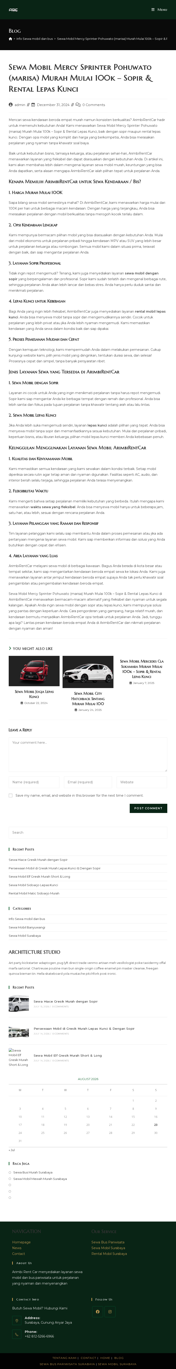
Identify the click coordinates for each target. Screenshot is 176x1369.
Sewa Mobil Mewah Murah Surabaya (40, 1179)
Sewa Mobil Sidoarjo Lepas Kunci (33, 885)
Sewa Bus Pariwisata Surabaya (68, 1364)
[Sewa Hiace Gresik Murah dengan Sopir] (19, 1004)
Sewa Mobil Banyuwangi (27, 927)
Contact (18, 1254)
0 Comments (93, 105)
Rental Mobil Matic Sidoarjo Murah (34, 893)
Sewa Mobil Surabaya (25, 935)
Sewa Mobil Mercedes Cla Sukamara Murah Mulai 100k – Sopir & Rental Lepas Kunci (142, 669)
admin (20, 105)
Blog (119, 1358)
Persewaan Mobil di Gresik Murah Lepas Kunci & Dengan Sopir (55, 868)
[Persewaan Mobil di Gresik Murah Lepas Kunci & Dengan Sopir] (19, 1031)
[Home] (10, 38)
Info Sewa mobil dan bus (27, 919)
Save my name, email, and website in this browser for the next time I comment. (79, 795)
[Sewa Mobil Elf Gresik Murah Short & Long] (19, 1057)
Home (105, 1358)
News (16, 1248)
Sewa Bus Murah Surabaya (32, 1172)
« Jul (12, 1150)
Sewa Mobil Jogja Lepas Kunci (34, 694)
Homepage (21, 1242)
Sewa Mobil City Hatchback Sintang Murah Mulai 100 (88, 698)
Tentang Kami (64, 1358)
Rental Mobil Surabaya (109, 1254)
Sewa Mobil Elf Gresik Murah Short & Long (39, 876)
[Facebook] (97, 1311)
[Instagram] (110, 1311)
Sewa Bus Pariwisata (107, 1242)
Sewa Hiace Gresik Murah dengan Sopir (38, 860)
